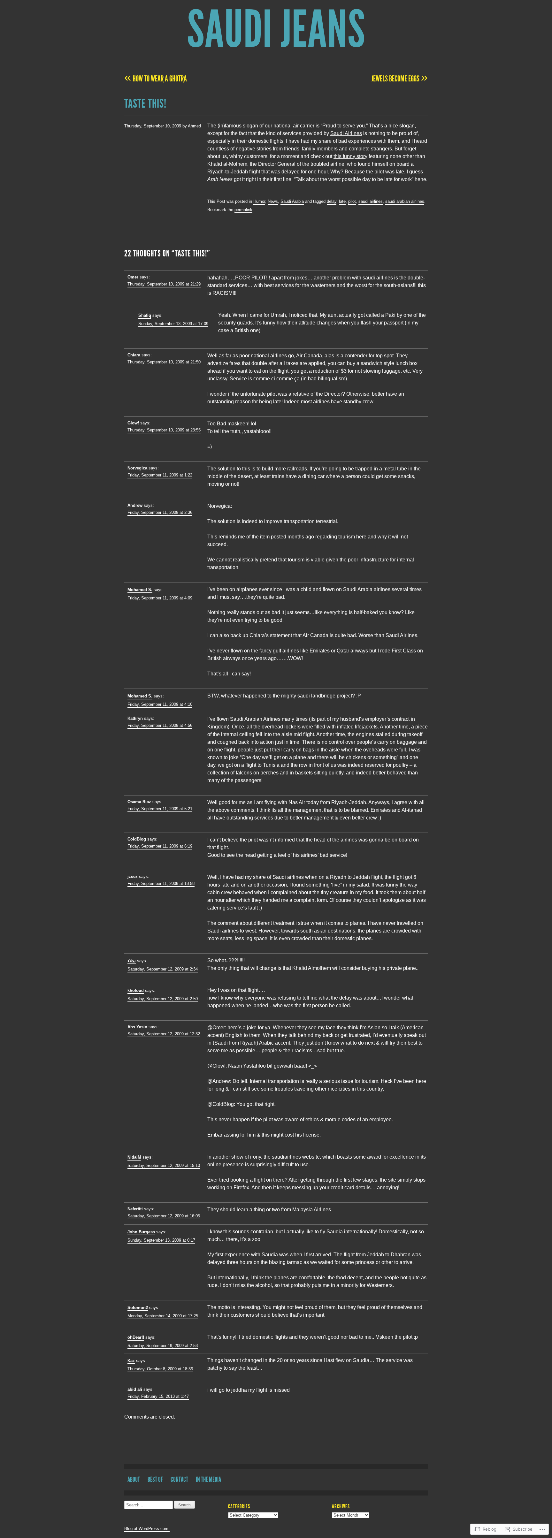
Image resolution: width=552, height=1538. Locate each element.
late (342, 201)
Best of (155, 1479)
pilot (352, 201)
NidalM (134, 1157)
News (273, 201)
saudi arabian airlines (404, 201)
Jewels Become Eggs (400, 78)
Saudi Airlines (346, 133)
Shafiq (144, 315)
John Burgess (141, 1232)
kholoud (135, 990)
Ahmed (194, 126)
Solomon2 (137, 1307)
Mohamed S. (139, 589)
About (133, 1479)
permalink (243, 209)
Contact (179, 1479)
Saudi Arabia (292, 201)
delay (331, 201)
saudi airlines (370, 201)
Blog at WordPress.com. (147, 1528)
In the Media (208, 1479)
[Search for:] (149, 1505)
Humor (259, 201)
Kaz (131, 1360)
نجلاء (131, 960)
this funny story (350, 156)
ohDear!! (135, 1337)
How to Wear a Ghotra (155, 78)
